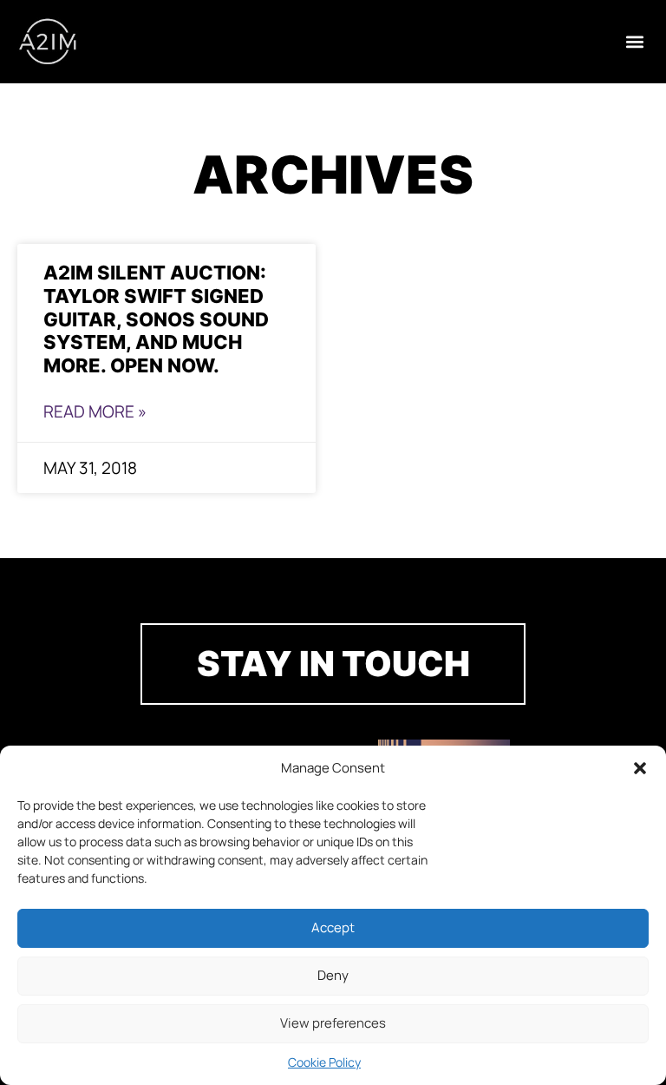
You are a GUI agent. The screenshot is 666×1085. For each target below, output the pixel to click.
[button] (640, 768)
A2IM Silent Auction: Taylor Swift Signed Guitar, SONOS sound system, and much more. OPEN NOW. (156, 319)
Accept (333, 927)
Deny (333, 975)
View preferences (333, 1023)
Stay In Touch (333, 663)
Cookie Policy (324, 1062)
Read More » (95, 411)
